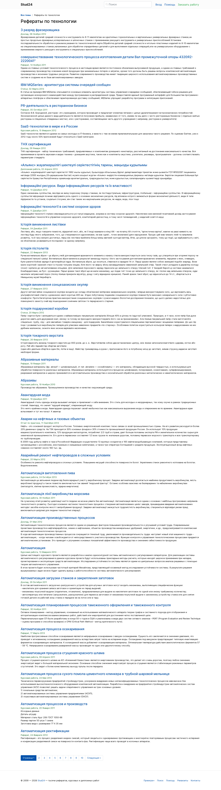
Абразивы (28, 380)
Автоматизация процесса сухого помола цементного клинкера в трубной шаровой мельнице (95, 674)
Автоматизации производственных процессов (58, 518)
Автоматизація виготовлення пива (48, 473)
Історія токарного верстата (42, 335)
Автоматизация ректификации (45, 731)
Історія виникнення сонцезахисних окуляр (54, 285)
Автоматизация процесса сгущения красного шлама (62, 653)
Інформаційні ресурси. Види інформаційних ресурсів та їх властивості (76, 186)
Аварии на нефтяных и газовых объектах (53, 419)
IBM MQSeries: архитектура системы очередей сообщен (66, 85)
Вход (158, 4)
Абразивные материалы (40, 359)
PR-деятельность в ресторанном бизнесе (54, 106)
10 (82, 758)
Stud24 (41, 780)
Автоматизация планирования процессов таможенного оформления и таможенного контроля (96, 605)
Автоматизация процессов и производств (54, 704)
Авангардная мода (35, 395)
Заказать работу (188, 4)
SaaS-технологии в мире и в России (49, 126)
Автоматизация (33, 548)
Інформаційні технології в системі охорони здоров (61, 207)
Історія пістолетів (35, 248)
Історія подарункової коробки (44, 308)
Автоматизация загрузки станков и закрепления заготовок (67, 578)
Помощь (169, 4)
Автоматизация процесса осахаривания (52, 629)
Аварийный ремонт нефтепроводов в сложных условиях (65, 455)
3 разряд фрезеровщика (40, 30)
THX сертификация (36, 144)
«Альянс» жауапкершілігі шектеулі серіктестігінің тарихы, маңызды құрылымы (84, 165)
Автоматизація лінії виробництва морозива (55, 494)
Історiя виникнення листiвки (43, 224)
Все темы (26, 15)
